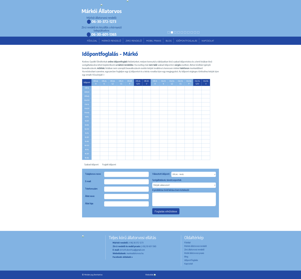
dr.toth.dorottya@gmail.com (132, 249)
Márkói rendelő (111, 40)
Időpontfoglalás (186, 40)
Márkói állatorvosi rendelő (195, 246)
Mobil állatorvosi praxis (194, 253)
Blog (169, 40)
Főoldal (92, 40)
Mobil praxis (153, 40)
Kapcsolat (208, 40)
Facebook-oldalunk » (123, 257)
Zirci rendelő (134, 40)
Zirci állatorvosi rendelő (194, 249)
